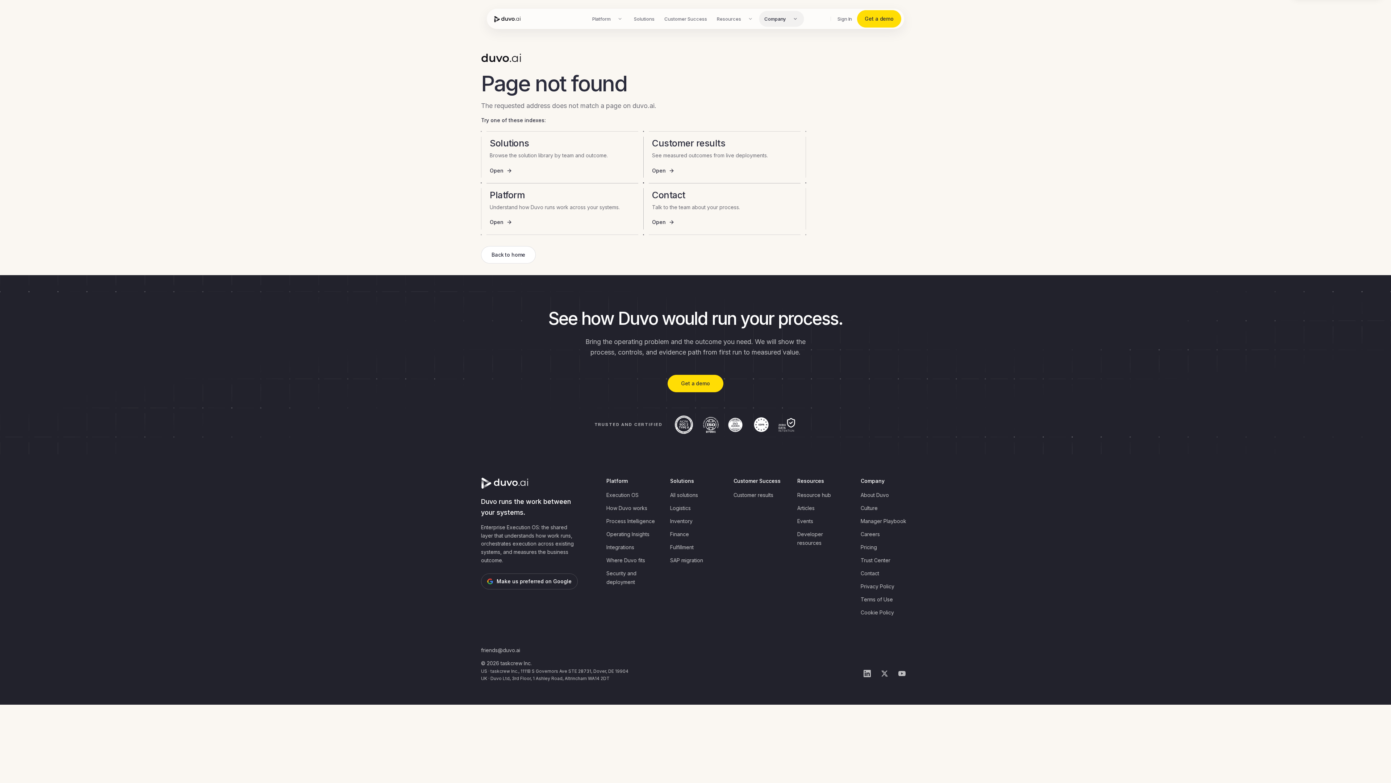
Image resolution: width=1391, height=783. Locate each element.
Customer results (753, 495)
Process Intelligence (630, 521)
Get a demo (879, 19)
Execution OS (622, 495)
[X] (885, 674)
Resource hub (814, 495)
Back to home (508, 255)
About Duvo (875, 495)
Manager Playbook (883, 521)
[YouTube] (902, 674)
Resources (729, 19)
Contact (870, 573)
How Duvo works (626, 508)
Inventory (681, 521)
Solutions (644, 19)
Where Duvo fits (625, 560)
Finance (679, 534)
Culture (869, 508)
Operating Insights (627, 534)
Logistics (680, 508)
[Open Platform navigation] (620, 19)
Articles (806, 508)
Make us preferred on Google (534, 581)
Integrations (620, 547)
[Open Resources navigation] (751, 19)
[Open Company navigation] (795, 19)
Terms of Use (877, 599)
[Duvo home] (507, 19)
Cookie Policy (877, 612)
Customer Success (685, 19)
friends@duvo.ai (500, 650)
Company (775, 19)
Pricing (869, 547)
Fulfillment (682, 547)
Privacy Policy (877, 586)
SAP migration (686, 560)
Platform (601, 19)
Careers (870, 534)
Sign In (844, 19)
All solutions (684, 495)
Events (805, 521)
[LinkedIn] (867, 674)
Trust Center (875, 560)
